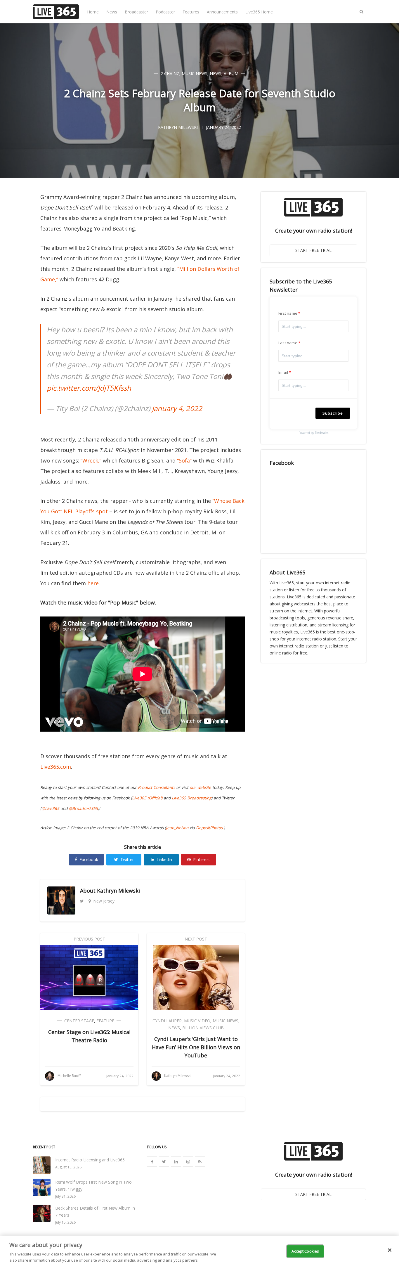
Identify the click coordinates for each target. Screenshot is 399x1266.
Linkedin (164, 859)
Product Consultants (156, 787)
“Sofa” (184, 460)
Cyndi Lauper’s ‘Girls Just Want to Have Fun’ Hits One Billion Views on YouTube (196, 1047)
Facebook (88, 859)
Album (231, 73)
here (93, 583)
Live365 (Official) (147, 798)
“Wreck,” (91, 460)
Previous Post (89, 939)
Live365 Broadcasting (191, 798)
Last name (287, 342)
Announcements (222, 12)
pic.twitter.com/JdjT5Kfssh (89, 388)
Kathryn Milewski (118, 890)
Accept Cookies (305, 1251)
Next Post (196, 939)
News (111, 12)
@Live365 (50, 808)
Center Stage (79, 1020)
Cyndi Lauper (167, 1020)
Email (283, 372)
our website (200, 787)
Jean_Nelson (177, 827)
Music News (194, 73)
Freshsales (321, 433)
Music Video (197, 1020)
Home (93, 12)
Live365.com (55, 766)
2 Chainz (170, 73)
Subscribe (332, 413)
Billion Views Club (203, 1028)
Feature (105, 1020)
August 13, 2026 (68, 1167)
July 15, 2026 (65, 1222)
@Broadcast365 (83, 808)
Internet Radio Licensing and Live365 (90, 1160)
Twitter (127, 859)
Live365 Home (259, 12)
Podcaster (165, 12)
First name (287, 313)
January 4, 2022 (177, 408)
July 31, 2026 (65, 1196)
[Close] (389, 1250)
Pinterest (201, 859)
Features (191, 12)
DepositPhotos (209, 827)
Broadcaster (136, 12)
